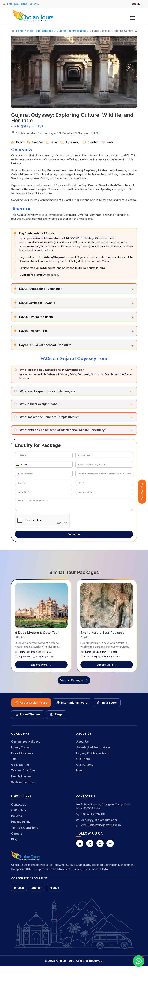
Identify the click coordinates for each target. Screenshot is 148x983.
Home (19, 30)
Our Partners (84, 764)
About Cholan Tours (33, 702)
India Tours (109, 702)
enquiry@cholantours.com (99, 820)
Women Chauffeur (23, 770)
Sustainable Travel (23, 782)
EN (138, 4)
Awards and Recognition (93, 747)
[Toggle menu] (132, 18)
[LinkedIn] (79, 843)
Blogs (58, 714)
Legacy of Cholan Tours (92, 753)
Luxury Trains (20, 747)
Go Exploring (20, 764)
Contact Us (18, 804)
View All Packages (72, 680)
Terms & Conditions (24, 827)
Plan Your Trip (142, 491)
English (19, 887)
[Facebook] (100, 843)
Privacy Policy (20, 822)
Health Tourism (21, 776)
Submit (72, 534)
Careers (16, 833)
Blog (14, 839)
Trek (14, 759)
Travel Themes (30, 714)
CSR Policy (18, 810)
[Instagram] (110, 843)
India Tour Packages (40, 30)
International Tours (74, 702)
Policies (16, 816)
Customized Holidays (25, 741)
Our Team (83, 759)
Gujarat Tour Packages (71, 30)
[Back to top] (132, 970)
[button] (18, 464)
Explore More (39, 664)
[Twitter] (89, 843)
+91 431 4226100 (93, 814)
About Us (82, 741)
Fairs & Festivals (22, 753)
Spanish (36, 887)
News (80, 770)
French (54, 887)
